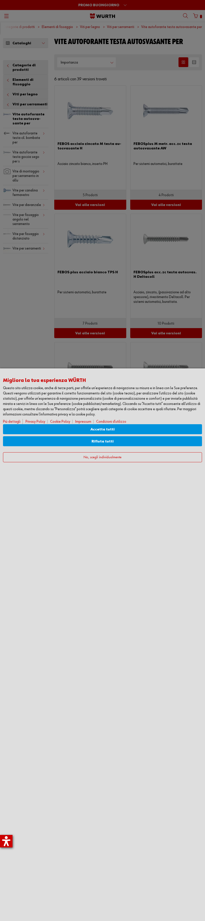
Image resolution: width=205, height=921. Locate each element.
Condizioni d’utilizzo (111, 421)
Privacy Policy (35, 421)
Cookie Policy (60, 421)
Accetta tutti (102, 429)
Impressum (83, 421)
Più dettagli (11, 421)
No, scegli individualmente (103, 457)
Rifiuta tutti (103, 441)
